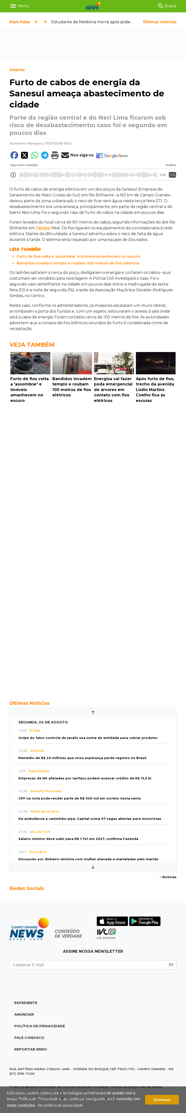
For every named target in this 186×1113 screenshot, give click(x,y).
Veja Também (31, 344)
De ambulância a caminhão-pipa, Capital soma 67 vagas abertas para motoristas (89, 819)
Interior (17, 70)
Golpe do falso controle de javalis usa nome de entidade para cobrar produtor (88, 738)
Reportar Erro (30, 1049)
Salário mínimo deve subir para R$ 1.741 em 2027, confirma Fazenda (78, 839)
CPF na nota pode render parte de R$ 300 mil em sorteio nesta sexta (79, 798)
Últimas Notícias (29, 703)
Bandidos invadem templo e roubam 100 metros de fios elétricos (78, 263)
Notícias (168, 877)
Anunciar (24, 1014)
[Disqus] (93, 471)
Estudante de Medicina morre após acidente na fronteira (106, 22)
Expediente (25, 1003)
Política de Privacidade (39, 1026)
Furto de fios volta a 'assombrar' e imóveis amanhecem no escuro (78, 256)
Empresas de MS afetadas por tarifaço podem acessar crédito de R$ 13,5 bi (84, 778)
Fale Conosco (29, 1038)
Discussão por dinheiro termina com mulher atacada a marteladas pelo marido (88, 859)
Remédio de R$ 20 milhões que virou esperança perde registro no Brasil (82, 758)
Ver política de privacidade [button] (60, 1105)
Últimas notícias (160, 22)
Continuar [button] (162, 1100)
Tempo (43, 228)
